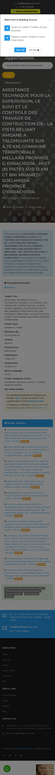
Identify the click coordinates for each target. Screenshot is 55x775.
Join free (33, 49)
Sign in (19, 49)
